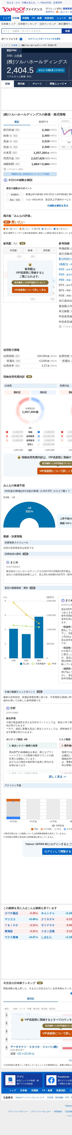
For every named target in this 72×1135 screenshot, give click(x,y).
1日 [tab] (63, 147)
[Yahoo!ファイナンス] (22, 8)
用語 (17, 130)
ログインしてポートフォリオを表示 (44, 39)
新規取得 (67, 8)
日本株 (15, 18)
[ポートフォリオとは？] (21, 39)
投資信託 (49, 18)
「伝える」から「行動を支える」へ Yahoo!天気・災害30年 (33, 2)
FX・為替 (37, 18)
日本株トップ (8, 23)
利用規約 (58, 1111)
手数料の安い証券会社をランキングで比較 (30, 174)
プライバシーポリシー (18, 1111)
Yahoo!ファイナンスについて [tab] (28, 1097)
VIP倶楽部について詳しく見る (30, 289)
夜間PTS (43, 121)
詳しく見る (55, 776)
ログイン (50, 11)
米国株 (25, 18)
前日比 (30, 998)
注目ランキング (48, 23)
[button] (57, 777)
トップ (6, 18)
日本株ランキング (27, 23)
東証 (16, 121)
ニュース (61, 18)
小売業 (18, 55)
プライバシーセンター (41, 1111)
